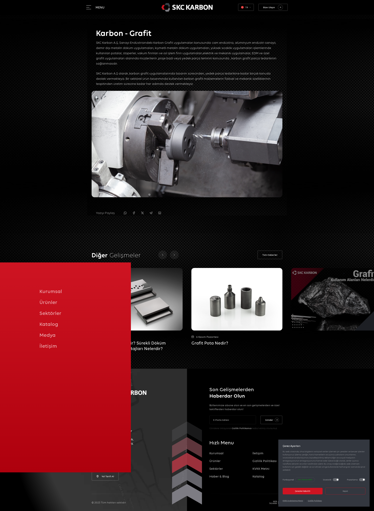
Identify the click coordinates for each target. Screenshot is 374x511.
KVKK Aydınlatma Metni (293, 500)
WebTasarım (273, 502)
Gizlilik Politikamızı (242, 428)
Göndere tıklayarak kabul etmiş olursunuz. (243, 428)
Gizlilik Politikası (315, 500)
